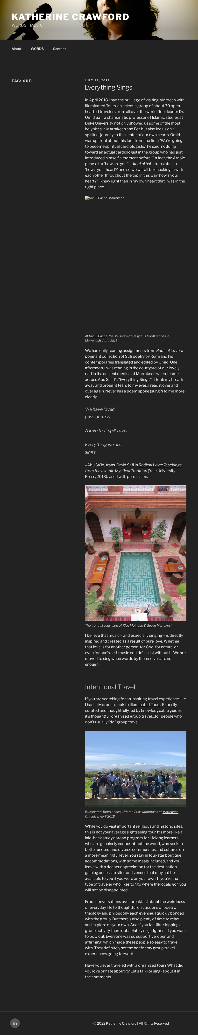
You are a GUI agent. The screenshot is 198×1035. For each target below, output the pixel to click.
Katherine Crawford (71, 17)
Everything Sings (108, 87)
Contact (59, 49)
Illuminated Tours (100, 106)
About (16, 49)
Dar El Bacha (98, 336)
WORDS (37, 49)
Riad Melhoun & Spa (138, 625)
